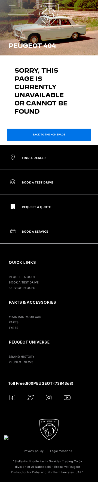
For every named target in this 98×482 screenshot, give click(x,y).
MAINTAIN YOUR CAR (25, 317)
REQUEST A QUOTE (23, 277)
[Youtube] (67, 397)
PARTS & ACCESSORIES (32, 302)
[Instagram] (49, 397)
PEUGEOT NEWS (21, 362)
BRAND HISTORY (21, 356)
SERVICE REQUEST (23, 288)
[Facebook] (12, 397)
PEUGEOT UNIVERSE (29, 342)
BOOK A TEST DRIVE (24, 282)
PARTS (14, 322)
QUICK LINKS (22, 262)
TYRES (13, 328)
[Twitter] (30, 397)
